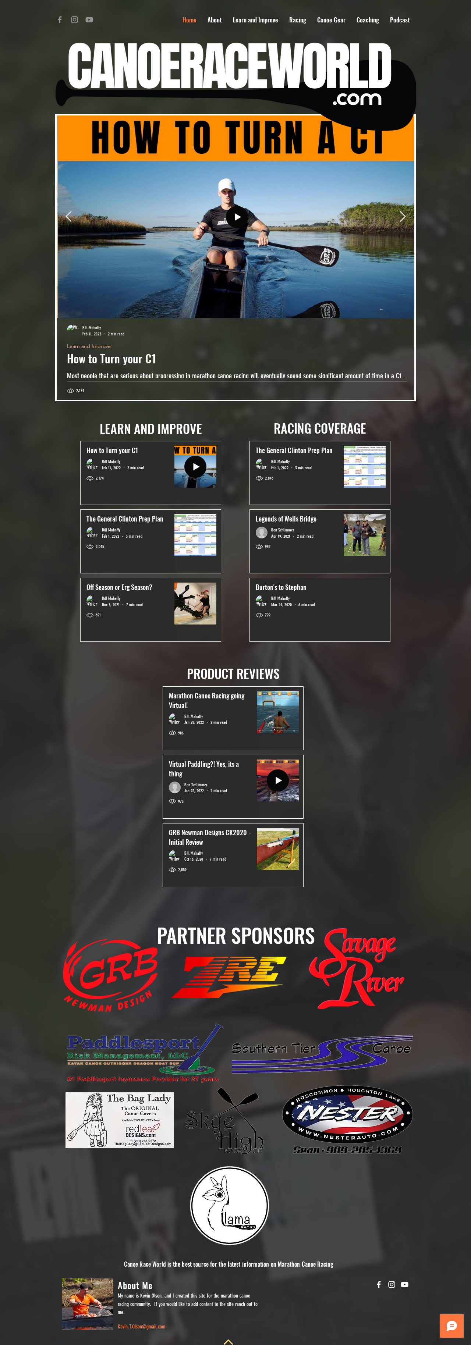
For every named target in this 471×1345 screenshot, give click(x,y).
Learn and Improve (87, 346)
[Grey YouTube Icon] (89, 19)
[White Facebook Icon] (378, 1284)
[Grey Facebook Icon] (59, 19)
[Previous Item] (68, 217)
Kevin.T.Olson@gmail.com (141, 1326)
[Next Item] (402, 217)
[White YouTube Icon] (404, 1284)
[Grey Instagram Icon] (74, 19)
